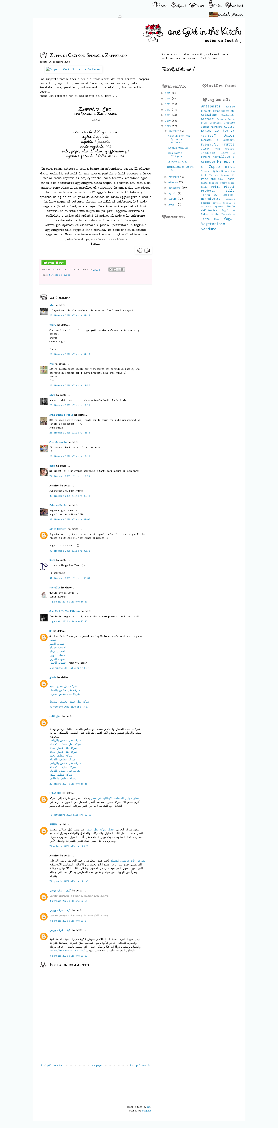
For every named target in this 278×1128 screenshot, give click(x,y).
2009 (168, 126)
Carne (216, 110)
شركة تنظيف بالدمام (62, 759)
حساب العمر (57, 643)
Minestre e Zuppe (59, 274)
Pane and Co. (212, 179)
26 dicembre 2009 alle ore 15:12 (70, 456)
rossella (55, 587)
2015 (168, 93)
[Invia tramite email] (110, 269)
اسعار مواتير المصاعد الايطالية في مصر (115, 798)
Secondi (205, 202)
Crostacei (216, 122)
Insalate (208, 152)
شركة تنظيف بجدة (61, 755)
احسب (54, 639)
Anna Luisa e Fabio (61, 414)
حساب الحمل (58, 662)
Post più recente (51, 1065)
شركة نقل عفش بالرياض (65, 740)
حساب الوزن (57, 655)
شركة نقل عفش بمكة (63, 751)
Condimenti (228, 115)
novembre (174, 176)
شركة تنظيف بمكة (61, 774)
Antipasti (211, 106)
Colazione (209, 114)
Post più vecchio (140, 1065)
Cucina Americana (211, 126)
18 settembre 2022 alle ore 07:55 (70, 814)
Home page (95, 1065)
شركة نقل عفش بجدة (63, 747)
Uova (217, 219)
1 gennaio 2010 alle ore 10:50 (68, 601)
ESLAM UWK (55, 793)
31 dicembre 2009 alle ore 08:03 (70, 578)
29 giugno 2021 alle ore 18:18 (68, 783)
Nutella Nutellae (177, 147)
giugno (173, 204)
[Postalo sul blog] (115, 269)
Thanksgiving (228, 214)
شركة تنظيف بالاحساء (63, 767)
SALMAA (53, 824)
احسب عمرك (58, 647)
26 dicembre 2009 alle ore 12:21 (70, 405)
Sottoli (217, 203)
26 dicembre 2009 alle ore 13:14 (70, 432)
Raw (215, 194)
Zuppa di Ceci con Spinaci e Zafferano (178, 139)
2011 (168, 115)
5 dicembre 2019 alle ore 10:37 (69, 667)
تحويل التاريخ (57, 659)
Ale (51, 305)
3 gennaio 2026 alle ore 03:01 (68, 920)
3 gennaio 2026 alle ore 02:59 (68, 900)
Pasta (230, 179)
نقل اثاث (55, 716)
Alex (52, 394)
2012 (168, 109)
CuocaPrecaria (58, 442)
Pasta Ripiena (209, 182)
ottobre (174, 182)
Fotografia (209, 144)
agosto (173, 193)
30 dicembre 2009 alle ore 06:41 (70, 495)
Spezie (219, 206)
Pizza (231, 182)
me (148, 1106)
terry (53, 324)
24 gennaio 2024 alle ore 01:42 (69, 881)
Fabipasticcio (58, 505)
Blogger (146, 1110)
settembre (175, 187)
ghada (53, 677)
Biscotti (206, 110)
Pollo (204, 187)
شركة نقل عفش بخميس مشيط (69, 701)
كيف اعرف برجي (60, 890)
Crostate (229, 122)
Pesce (223, 182)
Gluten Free (210, 148)
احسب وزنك (57, 651)
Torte (205, 219)
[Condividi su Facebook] (123, 269)
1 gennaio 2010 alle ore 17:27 (68, 621)
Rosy (52, 560)
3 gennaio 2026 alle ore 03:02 (68, 955)
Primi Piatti (223, 186)
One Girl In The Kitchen (64, 611)
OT (233, 175)
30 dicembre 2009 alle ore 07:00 (70, 519)
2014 (168, 98)
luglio (173, 198)
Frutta (228, 144)
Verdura (208, 229)
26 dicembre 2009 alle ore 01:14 (70, 315)
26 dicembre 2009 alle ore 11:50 (70, 385)
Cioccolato (228, 110)
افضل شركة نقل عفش (100, 829)
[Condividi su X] (119, 269)
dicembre (174, 130)
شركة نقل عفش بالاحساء (65, 744)
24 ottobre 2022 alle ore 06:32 (69, 846)
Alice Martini (58, 528)
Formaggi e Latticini (218, 139)
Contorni (208, 118)
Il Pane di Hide (177, 161)
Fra (51, 363)
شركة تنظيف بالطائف (63, 778)
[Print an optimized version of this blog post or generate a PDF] (53, 264)
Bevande (230, 106)
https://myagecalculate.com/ (67, 950)
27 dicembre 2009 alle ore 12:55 (70, 476)
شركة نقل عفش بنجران (65, 694)
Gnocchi (230, 148)
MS (51, 630)
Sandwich (230, 199)
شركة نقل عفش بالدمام (65, 690)
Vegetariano (213, 223)
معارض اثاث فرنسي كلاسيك (127, 860)
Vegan (229, 218)
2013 (168, 104)
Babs (52, 465)
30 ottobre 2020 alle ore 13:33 (69, 706)
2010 (168, 120)
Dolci (229, 135)
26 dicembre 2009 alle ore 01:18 (70, 354)
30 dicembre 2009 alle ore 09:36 (70, 550)
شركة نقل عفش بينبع (63, 686)
